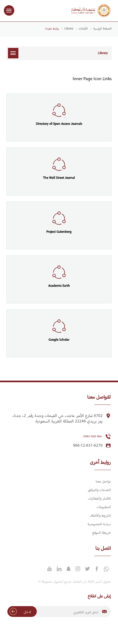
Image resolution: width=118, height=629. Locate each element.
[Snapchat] (68, 569)
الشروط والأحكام (100, 515)
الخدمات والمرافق (99, 490)
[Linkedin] (59, 569)
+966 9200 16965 (93, 436)
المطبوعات (104, 507)
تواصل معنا (103, 481)
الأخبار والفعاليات (99, 498)
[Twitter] (87, 569)
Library (68, 29)
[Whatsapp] (106, 569)
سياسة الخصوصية (99, 524)
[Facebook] (96, 569)
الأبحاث (83, 29)
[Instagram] (78, 569)
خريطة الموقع (101, 532)
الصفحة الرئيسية (102, 29)
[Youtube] (49, 569)
